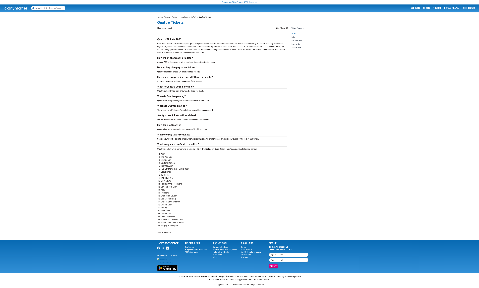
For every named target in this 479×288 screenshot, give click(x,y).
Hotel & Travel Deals (221, 252)
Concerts (415, 8)
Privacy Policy (246, 250)
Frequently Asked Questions (196, 250)
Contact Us (189, 247)
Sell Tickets (469, 8)
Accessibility (246, 255)
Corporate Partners (220, 247)
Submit (273, 266)
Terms (243, 247)
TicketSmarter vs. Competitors (225, 250)
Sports (426, 8)
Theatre (437, 8)
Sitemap (244, 257)
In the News (217, 255)
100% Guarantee (191, 252)
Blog (215, 257)
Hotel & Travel (451, 8)
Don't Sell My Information (251, 252)
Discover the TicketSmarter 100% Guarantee (239, 2)
